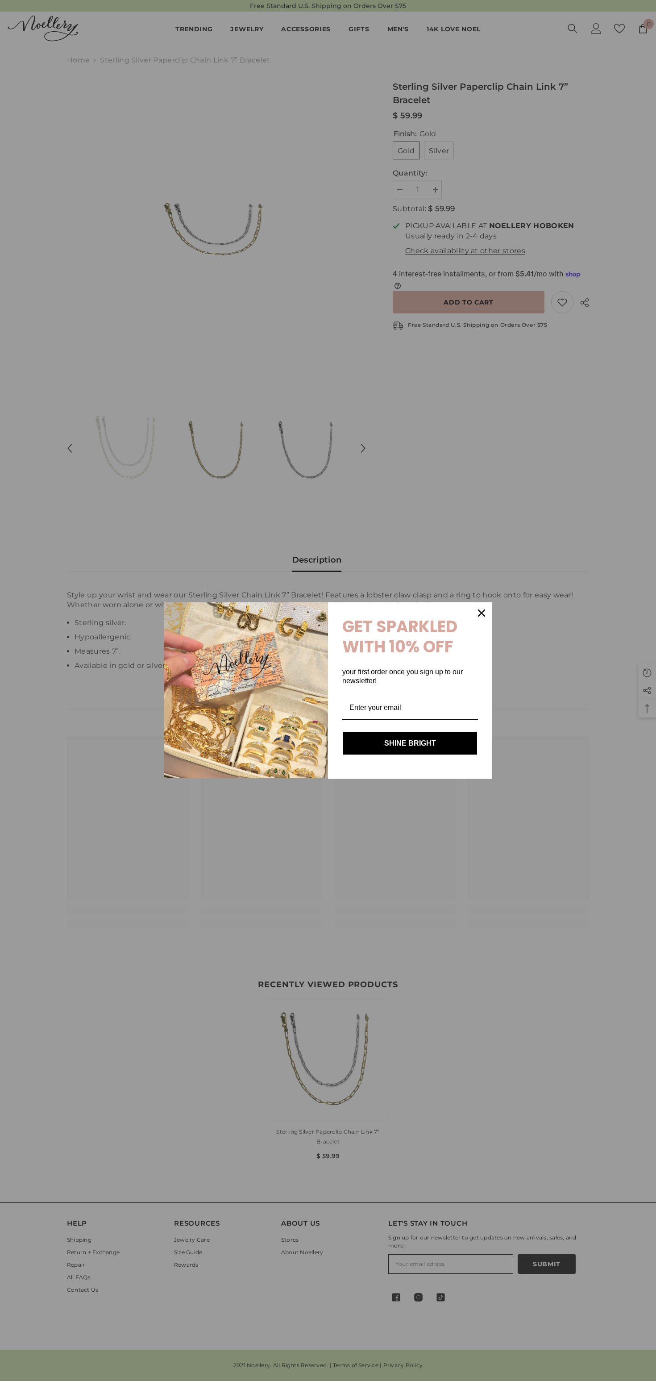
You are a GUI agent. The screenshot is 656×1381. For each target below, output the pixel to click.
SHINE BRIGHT (410, 743)
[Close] (481, 613)
